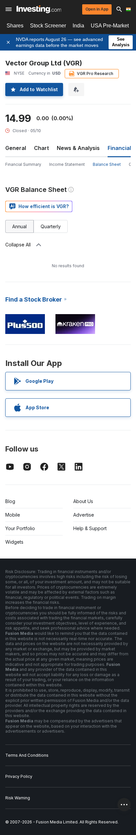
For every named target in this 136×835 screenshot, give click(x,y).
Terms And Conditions (27, 755)
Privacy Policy (18, 776)
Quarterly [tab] (51, 226)
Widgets (14, 542)
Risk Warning (17, 797)
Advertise (83, 515)
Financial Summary (23, 164)
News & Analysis (78, 148)
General (15, 148)
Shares (15, 25)
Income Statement (67, 164)
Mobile (12, 515)
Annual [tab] (19, 226)
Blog (10, 501)
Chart (41, 148)
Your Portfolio (20, 528)
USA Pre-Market (110, 25)
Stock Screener (48, 25)
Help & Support (90, 528)
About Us (83, 501)
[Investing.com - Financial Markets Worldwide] (39, 9)
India (78, 25)
